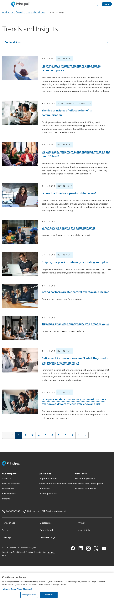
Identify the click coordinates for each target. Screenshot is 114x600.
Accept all (49, 595)
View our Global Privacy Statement (17, 589)
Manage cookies (29, 595)
